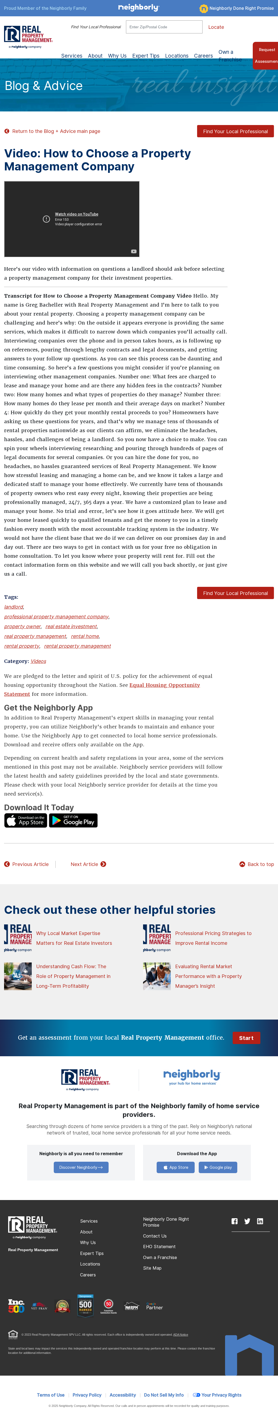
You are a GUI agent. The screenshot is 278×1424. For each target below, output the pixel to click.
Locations (177, 56)
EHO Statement (159, 1246)
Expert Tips (92, 1253)
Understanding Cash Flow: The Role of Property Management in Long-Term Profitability (73, 976)
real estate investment (71, 626)
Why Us (88, 1242)
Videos (38, 661)
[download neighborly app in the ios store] (26, 820)
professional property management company (56, 616)
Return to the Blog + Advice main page (56, 131)
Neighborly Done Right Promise (242, 8)
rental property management (77, 646)
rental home (85, 636)
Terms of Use (51, 1395)
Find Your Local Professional (96, 27)
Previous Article (30, 864)
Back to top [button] (261, 864)
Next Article (84, 864)
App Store (178, 1167)
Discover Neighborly (78, 1167)
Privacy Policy (87, 1395)
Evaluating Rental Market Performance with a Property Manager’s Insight (208, 976)
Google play (220, 1167)
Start (246, 1038)
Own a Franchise (230, 56)
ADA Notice (180, 1334)
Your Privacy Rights (221, 1395)
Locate (216, 27)
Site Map (152, 1268)
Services (89, 1221)
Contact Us (155, 1236)
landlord (13, 607)
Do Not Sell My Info (164, 1395)
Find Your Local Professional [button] (235, 131)
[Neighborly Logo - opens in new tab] (208, 1077)
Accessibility (123, 1395)
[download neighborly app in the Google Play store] (73, 820)
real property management (35, 636)
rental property (21, 646)
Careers (203, 56)
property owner (22, 626)
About (86, 1232)
